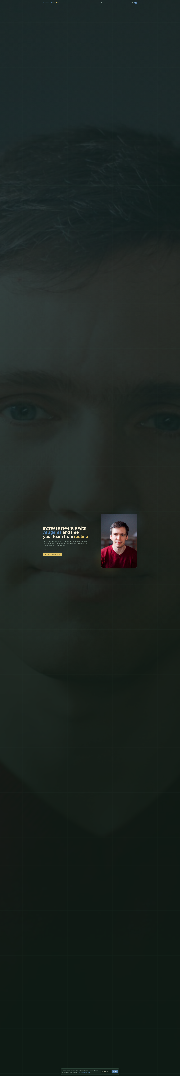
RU (132, 2)
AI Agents (114, 3)
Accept (115, 1071)
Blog (121, 3)
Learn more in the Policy (84, 1072)
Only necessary (106, 1071)
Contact (126, 3)
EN (135, 2)
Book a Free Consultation (51, 554)
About (108, 3)
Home (103, 3)
